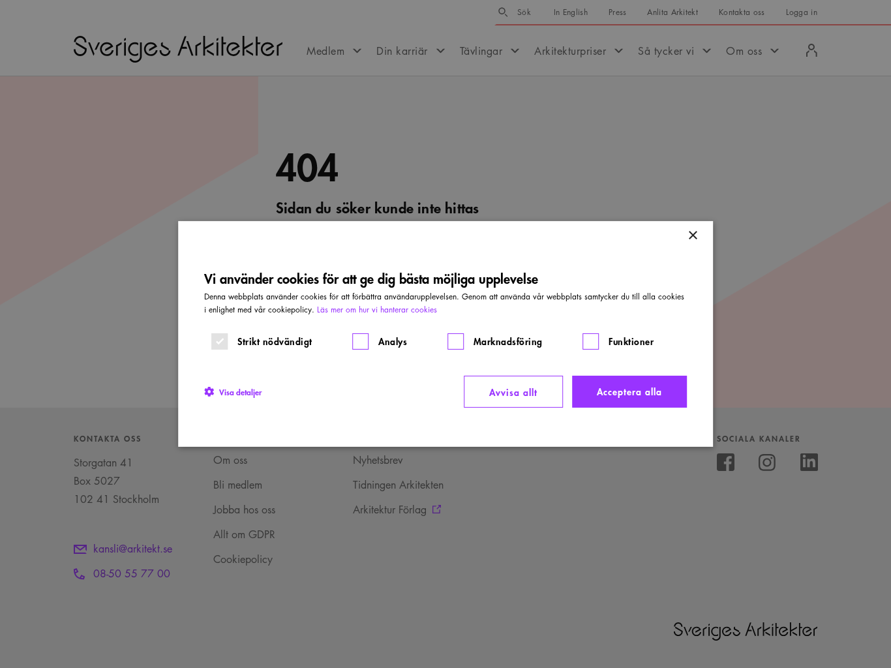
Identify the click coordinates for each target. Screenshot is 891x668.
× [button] (692, 236)
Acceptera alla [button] (629, 391)
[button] (233, 391)
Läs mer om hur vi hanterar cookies (377, 309)
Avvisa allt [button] (513, 391)
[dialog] (445, 334)
